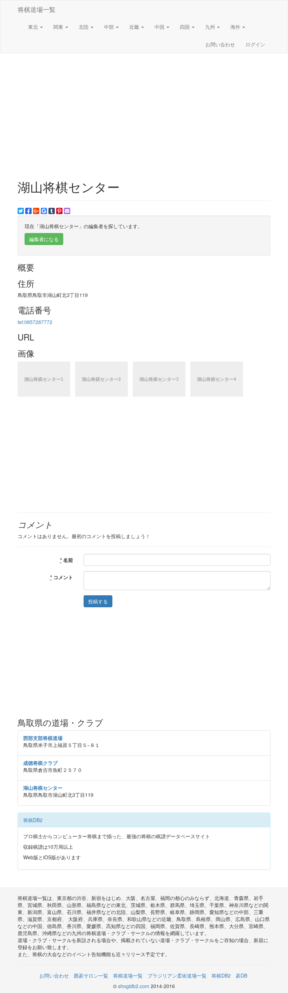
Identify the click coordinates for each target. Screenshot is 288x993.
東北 (33, 26)
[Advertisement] (144, 109)
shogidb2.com (134, 985)
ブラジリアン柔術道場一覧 (177, 975)
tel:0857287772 (35, 321)
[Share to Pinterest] (59, 211)
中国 (160, 26)
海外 (236, 26)
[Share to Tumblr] (51, 211)
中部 (109, 26)
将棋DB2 (32, 819)
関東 (59, 26)
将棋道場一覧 (36, 9)
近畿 (134, 26)
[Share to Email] (67, 211)
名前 (66, 559)
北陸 (84, 26)
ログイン (255, 44)
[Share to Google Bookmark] (44, 211)
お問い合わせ (220, 44)
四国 (185, 26)
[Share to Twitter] (21, 211)
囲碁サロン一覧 (91, 975)
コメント (61, 577)
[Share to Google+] (36, 211)
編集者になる (44, 239)
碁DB (241, 975)
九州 (210, 26)
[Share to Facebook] (28, 211)
